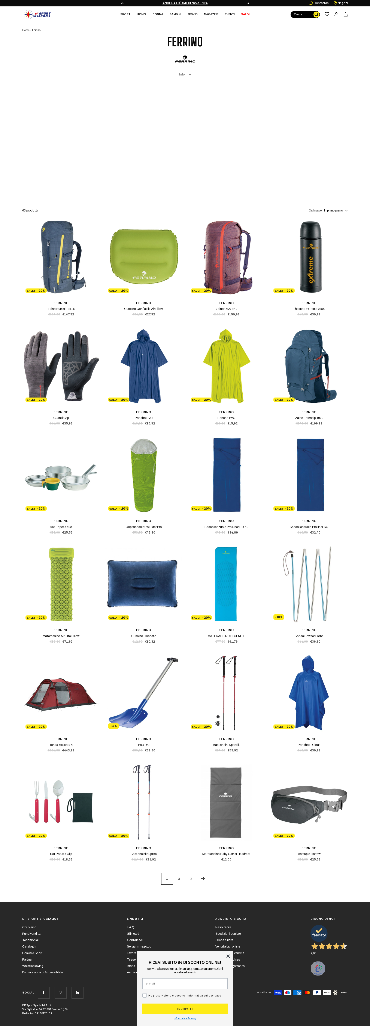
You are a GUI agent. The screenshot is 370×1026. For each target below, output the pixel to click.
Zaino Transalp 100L (309, 418)
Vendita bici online (227, 946)
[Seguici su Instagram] (60, 992)
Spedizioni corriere (228, 933)
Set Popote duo (61, 527)
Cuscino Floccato (143, 636)
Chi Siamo (29, 927)
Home (26, 30)
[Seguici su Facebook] (43, 992)
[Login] (336, 14)
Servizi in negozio (139, 946)
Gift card (133, 933)
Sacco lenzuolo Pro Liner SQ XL (226, 527)
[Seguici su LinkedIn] (77, 992)
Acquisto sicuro (230, 918)
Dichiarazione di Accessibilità (42, 972)
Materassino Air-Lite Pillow (61, 636)
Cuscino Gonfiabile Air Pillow (143, 308)
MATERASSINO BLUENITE (226, 636)
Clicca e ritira (224, 940)
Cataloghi (29, 946)
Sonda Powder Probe (309, 636)
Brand (193, 14)
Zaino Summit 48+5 (61, 308)
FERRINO (61, 303)
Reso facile (223, 927)
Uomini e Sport (32, 953)
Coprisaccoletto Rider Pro (144, 527)
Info (182, 74)
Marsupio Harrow (309, 854)
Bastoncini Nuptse (144, 854)
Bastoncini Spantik (226, 745)
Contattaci (321, 3)
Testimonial (30, 940)
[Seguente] (203, 879)
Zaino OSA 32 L (226, 308)
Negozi (342, 3)
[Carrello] (345, 14)
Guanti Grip (61, 418)
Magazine (211, 14)
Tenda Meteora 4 (61, 745)
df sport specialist (40, 918)
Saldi (245, 14)
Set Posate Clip (61, 854)
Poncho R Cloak (309, 745)
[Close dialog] (228, 956)
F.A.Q (130, 927)
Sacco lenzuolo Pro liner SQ (309, 527)
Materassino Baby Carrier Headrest (226, 854)
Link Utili (135, 918)
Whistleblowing (32, 966)
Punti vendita (31, 933)
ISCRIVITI (185, 1008)
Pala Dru (143, 745)
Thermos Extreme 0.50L (309, 308)
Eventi (230, 14)
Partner (27, 959)
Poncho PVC (144, 418)
